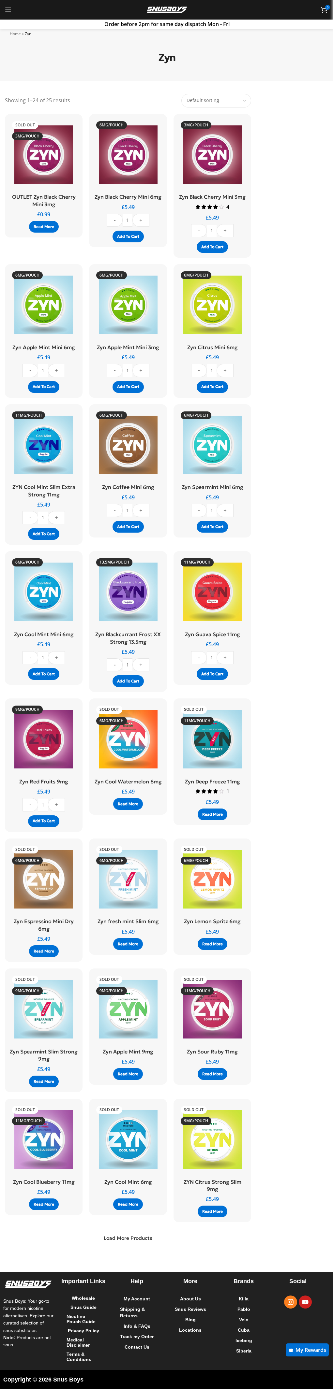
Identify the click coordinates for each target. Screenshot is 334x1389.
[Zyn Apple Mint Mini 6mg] (43, 305)
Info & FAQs (135, 1326)
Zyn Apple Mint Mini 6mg (43, 347)
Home (13, 33)
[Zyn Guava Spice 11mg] (209, 592)
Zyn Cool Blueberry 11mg (43, 1182)
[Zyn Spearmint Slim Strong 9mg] (43, 1009)
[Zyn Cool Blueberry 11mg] (43, 1139)
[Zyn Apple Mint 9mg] (126, 1009)
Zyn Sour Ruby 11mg (209, 1051)
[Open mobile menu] (8, 9)
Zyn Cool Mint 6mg (126, 1182)
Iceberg (240, 1340)
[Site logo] (165, 9)
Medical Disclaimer (77, 1342)
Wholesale (82, 1298)
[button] (126, 244)
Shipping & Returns (130, 1312)
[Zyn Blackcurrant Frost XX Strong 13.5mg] (126, 592)
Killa (240, 1298)
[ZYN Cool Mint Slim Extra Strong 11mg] (43, 445)
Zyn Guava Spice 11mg (209, 634)
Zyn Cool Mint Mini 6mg (43, 634)
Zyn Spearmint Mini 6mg (209, 487)
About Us (187, 1298)
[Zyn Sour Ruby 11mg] (209, 1009)
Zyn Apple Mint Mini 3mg (126, 347)
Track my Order (128, 1340)
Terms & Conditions (78, 1357)
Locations (187, 1330)
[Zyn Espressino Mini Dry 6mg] (43, 879)
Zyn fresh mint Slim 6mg (126, 921)
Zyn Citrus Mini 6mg (209, 347)
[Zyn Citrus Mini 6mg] (209, 305)
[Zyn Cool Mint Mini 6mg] (43, 592)
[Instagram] (286, 1302)
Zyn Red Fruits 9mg (43, 781)
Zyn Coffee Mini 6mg (126, 487)
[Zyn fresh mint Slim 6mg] (126, 879)
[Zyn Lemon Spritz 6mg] (209, 879)
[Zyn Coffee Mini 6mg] (126, 445)
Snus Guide (82, 1307)
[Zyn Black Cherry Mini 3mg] (209, 155)
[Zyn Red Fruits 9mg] (43, 739)
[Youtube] (300, 1302)
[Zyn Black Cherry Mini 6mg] (126, 155)
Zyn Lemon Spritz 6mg (209, 921)
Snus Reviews (187, 1309)
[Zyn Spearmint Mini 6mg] (209, 445)
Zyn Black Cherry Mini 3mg (209, 196)
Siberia (240, 1350)
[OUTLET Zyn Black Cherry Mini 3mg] (43, 155)
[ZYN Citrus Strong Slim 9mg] (209, 1139)
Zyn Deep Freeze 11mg (209, 781)
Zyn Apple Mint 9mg (126, 1051)
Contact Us (135, 1353)
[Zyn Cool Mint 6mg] (126, 1139)
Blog (187, 1319)
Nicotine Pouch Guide (80, 1319)
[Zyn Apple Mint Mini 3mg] (126, 305)
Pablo (240, 1309)
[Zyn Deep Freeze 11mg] (209, 739)
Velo (240, 1319)
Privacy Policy (82, 1330)
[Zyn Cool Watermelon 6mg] (126, 739)
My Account (135, 1298)
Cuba (240, 1330)
